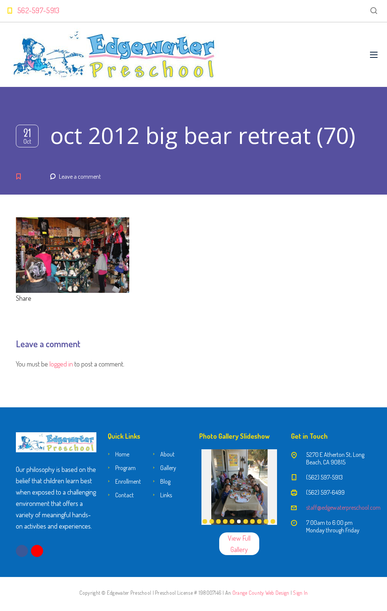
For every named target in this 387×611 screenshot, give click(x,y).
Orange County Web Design (260, 592)
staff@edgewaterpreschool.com (343, 507)
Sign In (300, 592)
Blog (165, 481)
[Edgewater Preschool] (114, 54)
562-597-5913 (38, 10)
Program (125, 468)
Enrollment (128, 481)
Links (166, 495)
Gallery (168, 468)
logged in (61, 364)
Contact (124, 495)
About (167, 454)
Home (122, 454)
